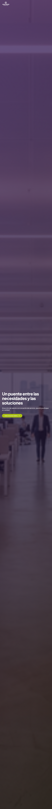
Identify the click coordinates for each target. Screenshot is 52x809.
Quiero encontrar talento (11, 415)
